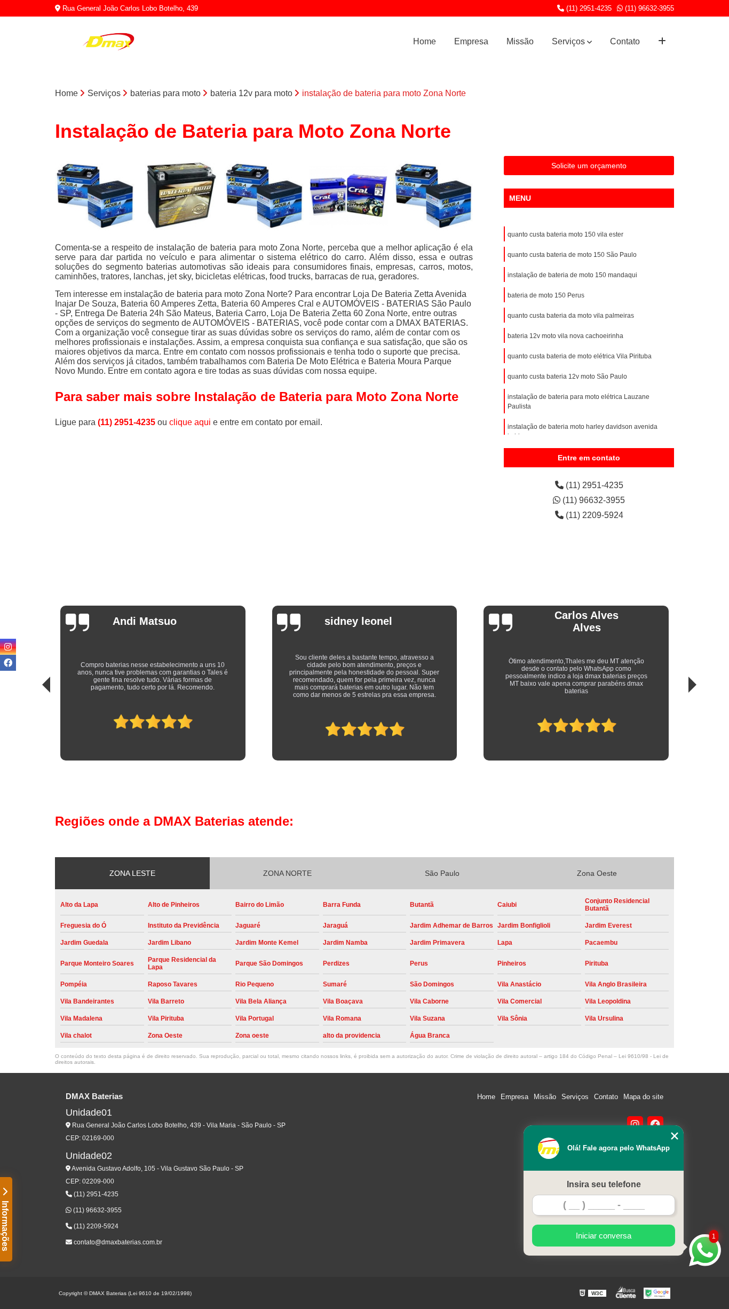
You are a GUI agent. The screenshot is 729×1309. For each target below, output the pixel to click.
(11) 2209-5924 (593, 515)
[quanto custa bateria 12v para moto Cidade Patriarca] (179, 196)
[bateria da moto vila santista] (349, 196)
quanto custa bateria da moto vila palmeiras (571, 315)
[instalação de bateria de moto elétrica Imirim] (264, 196)
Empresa (471, 41)
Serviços (568, 41)
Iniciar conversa (603, 1235)
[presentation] (31, 724)
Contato (625, 41)
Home (424, 41)
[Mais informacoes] (662, 41)
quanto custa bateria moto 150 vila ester (565, 234)
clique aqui (190, 422)
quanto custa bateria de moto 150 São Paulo (572, 254)
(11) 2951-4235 (588, 8)
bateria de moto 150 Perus (546, 295)
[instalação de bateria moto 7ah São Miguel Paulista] (94, 196)
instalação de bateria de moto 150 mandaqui (572, 275)
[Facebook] (655, 1124)
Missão (520, 41)
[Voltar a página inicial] (108, 42)
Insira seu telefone (604, 1184)
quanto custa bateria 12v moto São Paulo (567, 376)
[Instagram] (635, 1124)
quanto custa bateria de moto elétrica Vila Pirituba (580, 356)
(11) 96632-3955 (648, 8)
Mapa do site (643, 1097)
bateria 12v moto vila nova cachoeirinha (565, 336)
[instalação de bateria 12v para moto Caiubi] (433, 196)
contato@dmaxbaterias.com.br (117, 1242)
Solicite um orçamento (589, 165)
